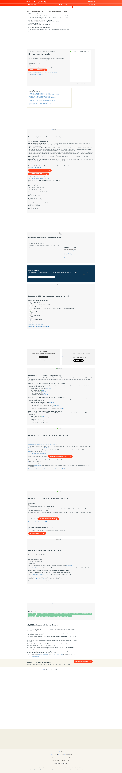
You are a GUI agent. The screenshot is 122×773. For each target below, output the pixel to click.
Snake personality (38, 465)
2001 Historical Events (42, 613)
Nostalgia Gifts (50, 757)
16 (58, 7)
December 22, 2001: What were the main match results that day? (44, 94)
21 (69, 7)
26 (81, 7)
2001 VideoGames (67, 616)
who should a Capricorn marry (46, 447)
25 (79, 7)
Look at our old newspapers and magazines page (39, 178)
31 (93, 7)
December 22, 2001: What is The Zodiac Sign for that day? (42, 100)
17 (60, 7)
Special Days (68, 757)
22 (73, 254)
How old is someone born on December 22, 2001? (40, 103)
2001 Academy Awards (50, 616)
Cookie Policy (64, 763)
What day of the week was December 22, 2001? (39, 96)
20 (67, 7)
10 (44, 7)
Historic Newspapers (59, 757)
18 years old (69, 565)
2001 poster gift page (58, 654)
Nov (56, 4)
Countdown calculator (38, 574)
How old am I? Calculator (37, 567)
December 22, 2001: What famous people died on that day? (42, 97)
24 (77, 7)
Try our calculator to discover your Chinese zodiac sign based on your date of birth (46, 468)
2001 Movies (32, 616)
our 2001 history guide (43, 654)
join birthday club (78, 360)
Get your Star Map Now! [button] (35, 533)
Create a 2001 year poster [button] (36, 69)
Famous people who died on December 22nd (38, 326)
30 (91, 7)
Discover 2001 (32, 613)
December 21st (67, 449)
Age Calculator (66, 567)
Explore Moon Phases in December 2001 (37, 521)
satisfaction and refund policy (37, 74)
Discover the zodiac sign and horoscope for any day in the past (42, 444)
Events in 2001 (31, 163)
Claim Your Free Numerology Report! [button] (59, 456)
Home (44, 757)
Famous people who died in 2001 (35, 324)
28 (86, 7)
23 (74, 7)
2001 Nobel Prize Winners (56, 613)
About (58, 760)
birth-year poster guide (34, 656)
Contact (63, 760)
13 (51, 7)
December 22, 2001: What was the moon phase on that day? (42, 102)
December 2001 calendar (77, 242)
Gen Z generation (40, 578)
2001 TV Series (39, 616)
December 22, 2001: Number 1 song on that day (39, 99)
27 (84, 7)
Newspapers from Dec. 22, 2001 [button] (37, 173)
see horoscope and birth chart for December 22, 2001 (41, 277)
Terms (68, 760)
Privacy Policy (57, 763)
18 (63, 7)
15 (56, 7)
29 (88, 7)
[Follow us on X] (57, 755)
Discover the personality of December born (37, 453)
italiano (93, 1)
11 (47, 7)
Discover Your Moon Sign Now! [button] (47, 518)
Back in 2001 (32, 105)
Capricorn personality (33, 447)
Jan (66, 4)
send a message (43, 356)
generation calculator (56, 580)
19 (65, 7)
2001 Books (59, 616)
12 (49, 7)
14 (53, 7)
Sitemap (54, 760)
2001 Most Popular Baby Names (71, 613)
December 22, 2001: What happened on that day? (40, 93)
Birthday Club (76, 757)
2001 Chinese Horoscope (85, 613)
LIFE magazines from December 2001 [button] (38, 170)
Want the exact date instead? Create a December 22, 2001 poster (42, 72)
